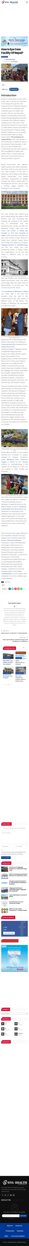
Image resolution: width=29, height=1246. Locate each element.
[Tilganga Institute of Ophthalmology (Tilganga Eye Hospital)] (4, 890)
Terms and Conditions (18, 1236)
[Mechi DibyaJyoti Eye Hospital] (20, 655)
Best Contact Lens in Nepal (10, 940)
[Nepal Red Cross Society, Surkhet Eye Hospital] (8, 655)
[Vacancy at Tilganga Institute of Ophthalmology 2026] (4, 869)
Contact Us (18, 1226)
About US (10, 1226)
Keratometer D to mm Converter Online (16, 902)
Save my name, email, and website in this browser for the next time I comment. (13, 853)
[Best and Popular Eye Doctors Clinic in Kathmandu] (20, 670)
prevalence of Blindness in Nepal (16, 291)
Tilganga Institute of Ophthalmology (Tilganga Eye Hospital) (17, 889)
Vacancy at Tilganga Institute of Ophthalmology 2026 (18, 868)
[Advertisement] (14, 21)
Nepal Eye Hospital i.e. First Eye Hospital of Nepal (14, 233)
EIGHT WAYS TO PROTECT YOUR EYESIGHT (14, 633)
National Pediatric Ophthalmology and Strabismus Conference (15, 640)
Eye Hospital (4, 56)
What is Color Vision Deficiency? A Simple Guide (18, 909)
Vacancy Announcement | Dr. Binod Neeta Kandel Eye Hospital (17, 882)
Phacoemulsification (14, 540)
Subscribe (23, 1215)
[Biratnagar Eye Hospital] (8, 670)
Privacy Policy (10, 1231)
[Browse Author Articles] (14, 597)
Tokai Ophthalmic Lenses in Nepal (18, 895)
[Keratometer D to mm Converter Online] (4, 903)
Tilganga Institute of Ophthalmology (14, 245)
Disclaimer (20, 1231)
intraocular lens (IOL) (8, 344)
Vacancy (18, 658)
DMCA (6, 1236)
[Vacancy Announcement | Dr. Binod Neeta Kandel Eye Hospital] (4, 883)
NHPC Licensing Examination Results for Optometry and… (18, 875)
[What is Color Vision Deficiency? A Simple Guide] (4, 910)
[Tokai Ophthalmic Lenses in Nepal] (4, 897)
